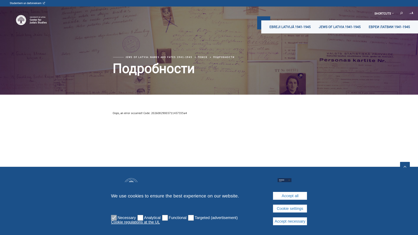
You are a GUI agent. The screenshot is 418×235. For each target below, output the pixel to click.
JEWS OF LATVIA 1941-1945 (340, 27)
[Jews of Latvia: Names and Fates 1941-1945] (26, 20)
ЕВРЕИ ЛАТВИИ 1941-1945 (389, 27)
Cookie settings (290, 208)
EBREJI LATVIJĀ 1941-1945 (290, 27)
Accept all (290, 196)
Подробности (224, 57)
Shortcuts (382, 13)
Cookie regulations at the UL (135, 222)
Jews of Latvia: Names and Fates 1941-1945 (159, 57)
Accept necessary (290, 221)
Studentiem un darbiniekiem (25, 3)
